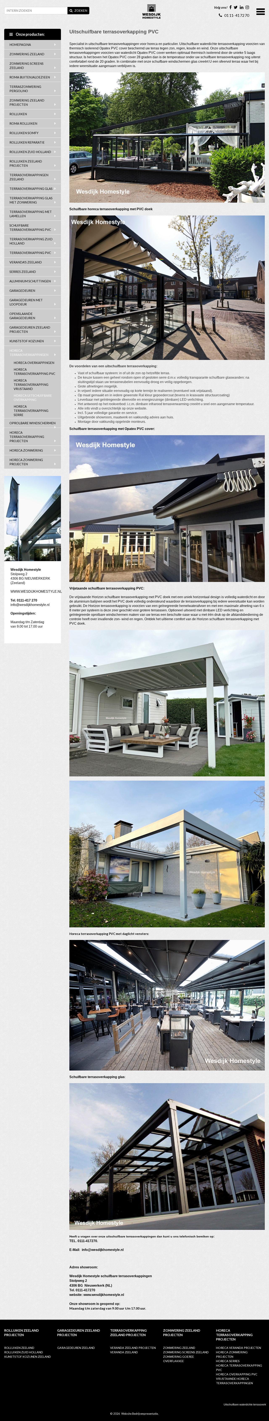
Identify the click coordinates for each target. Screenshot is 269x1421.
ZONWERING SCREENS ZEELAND (26, 66)
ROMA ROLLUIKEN (23, 123)
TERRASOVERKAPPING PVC (30, 253)
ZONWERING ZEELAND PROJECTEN (26, 102)
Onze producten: (30, 34)
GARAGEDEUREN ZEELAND (76, 1348)
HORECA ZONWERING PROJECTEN (26, 462)
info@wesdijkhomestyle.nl (30, 605)
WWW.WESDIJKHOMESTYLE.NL (36, 591)
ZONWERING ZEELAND (26, 54)
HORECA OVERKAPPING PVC (236, 1374)
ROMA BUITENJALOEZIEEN (29, 77)
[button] (260, 11)
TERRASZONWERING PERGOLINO (25, 89)
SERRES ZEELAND (22, 272)
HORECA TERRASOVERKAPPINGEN (28, 353)
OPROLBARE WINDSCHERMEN (32, 423)
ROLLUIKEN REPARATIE (27, 142)
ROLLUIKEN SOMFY (23, 133)
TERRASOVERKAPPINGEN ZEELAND (28, 177)
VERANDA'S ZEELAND (25, 262)
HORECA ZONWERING (26, 450)
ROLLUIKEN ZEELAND (19, 1348)
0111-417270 (87, 1241)
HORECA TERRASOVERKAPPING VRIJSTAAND (31, 384)
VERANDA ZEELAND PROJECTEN (133, 1348)
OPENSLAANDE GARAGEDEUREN (22, 316)
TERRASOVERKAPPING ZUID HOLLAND (31, 241)
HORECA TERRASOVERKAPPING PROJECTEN (26, 437)
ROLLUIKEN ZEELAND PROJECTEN (25, 163)
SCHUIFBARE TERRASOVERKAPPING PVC (30, 227)
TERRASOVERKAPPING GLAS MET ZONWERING (31, 200)
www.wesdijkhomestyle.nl (103, 1295)
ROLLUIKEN (18, 114)
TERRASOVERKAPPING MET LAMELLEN (30, 214)
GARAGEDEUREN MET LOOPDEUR (26, 302)
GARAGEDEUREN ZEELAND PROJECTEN (29, 329)
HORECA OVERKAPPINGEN (34, 363)
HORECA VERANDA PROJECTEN (238, 1348)
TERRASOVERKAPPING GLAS (31, 188)
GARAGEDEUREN (22, 290)
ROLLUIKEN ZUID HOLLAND (30, 152)
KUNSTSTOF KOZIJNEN (26, 341)
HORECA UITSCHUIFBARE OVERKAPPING (33, 398)
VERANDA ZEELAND (124, 1352)
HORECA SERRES (228, 1361)
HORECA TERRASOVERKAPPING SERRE (31, 410)
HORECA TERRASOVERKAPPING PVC (34, 371)
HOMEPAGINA (20, 44)
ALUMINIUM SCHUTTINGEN (30, 281)
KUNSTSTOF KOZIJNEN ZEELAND (27, 1356)
